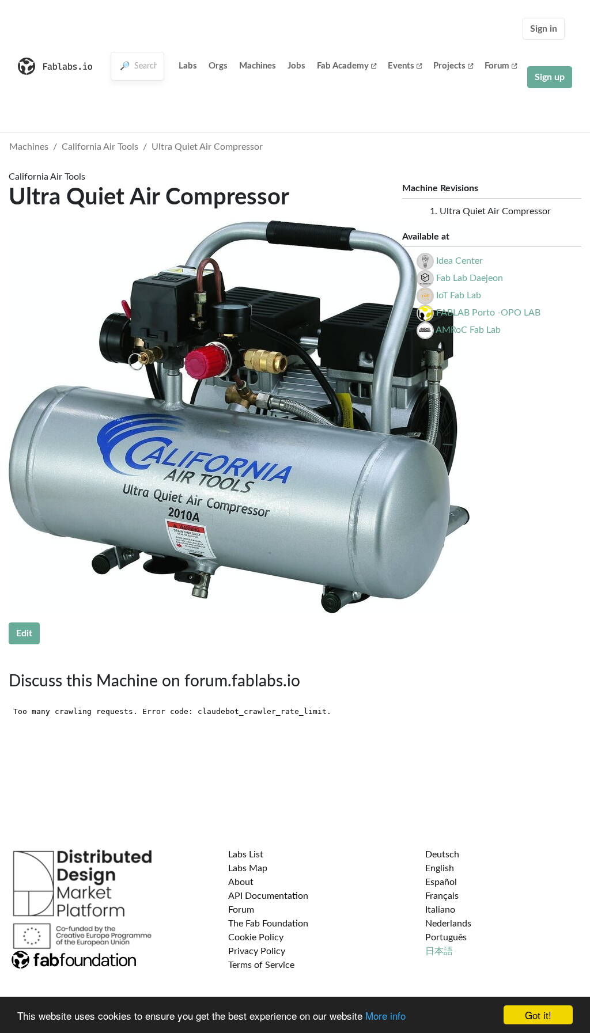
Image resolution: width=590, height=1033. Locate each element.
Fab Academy (343, 66)
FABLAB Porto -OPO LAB (488, 312)
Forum (497, 66)
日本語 (439, 951)
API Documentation (268, 896)
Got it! (538, 1015)
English (439, 868)
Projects (449, 66)
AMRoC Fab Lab (468, 330)
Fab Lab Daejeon (469, 278)
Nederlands (448, 923)
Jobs (296, 66)
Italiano (440, 909)
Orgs (218, 66)
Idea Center (459, 260)
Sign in (543, 28)
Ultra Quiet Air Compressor (207, 146)
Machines (257, 66)
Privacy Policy (256, 951)
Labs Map (247, 868)
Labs (188, 66)
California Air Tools (100, 146)
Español (441, 882)
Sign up (550, 77)
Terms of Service (261, 965)
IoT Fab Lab (458, 295)
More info (385, 1015)
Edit (24, 633)
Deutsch (442, 854)
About (241, 882)
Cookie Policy (255, 937)
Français (442, 896)
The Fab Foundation (268, 923)
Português (446, 937)
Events (401, 66)
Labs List (245, 854)
